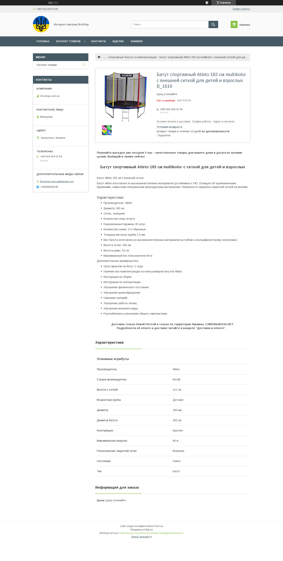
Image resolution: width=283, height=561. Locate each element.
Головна (42, 41)
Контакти (98, 41)
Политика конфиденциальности (165, 533)
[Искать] (213, 24)
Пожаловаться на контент (133, 533)
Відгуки (118, 41)
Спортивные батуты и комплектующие (132, 57)
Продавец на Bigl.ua (141, 529)
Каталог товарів (68, 41)
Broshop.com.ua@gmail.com (57, 181)
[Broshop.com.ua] (41, 31)
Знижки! (137, 41)
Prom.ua (158, 526)
